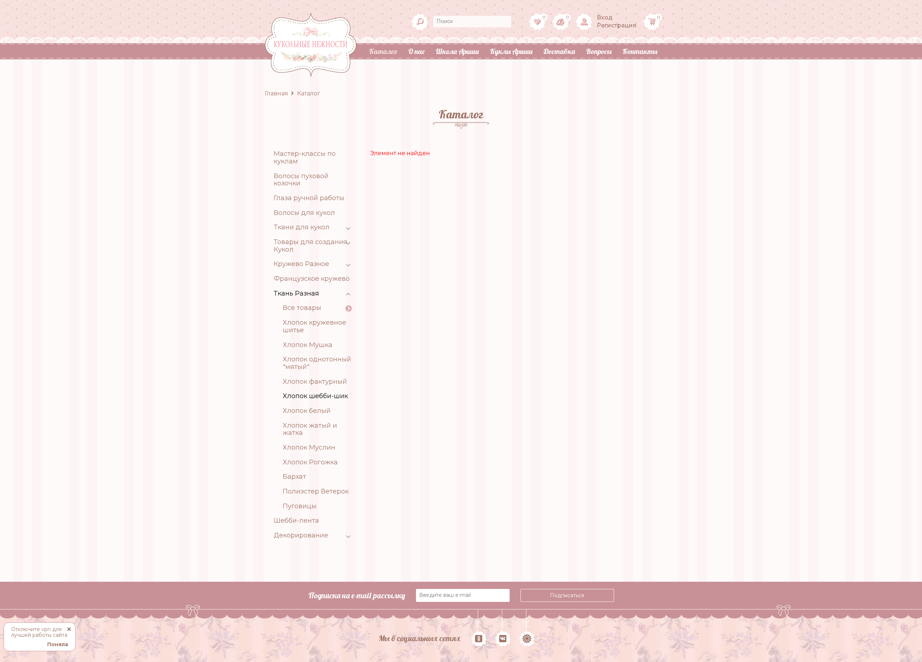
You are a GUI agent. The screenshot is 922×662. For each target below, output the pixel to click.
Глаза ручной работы (309, 198)
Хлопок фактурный (315, 382)
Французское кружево (312, 279)
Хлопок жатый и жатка (310, 429)
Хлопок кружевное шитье (314, 326)
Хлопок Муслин (309, 447)
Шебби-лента (296, 520)
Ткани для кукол (302, 227)
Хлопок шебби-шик (315, 396)
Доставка (559, 51)
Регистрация (616, 25)
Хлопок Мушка (307, 345)
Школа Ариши (457, 51)
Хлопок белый (307, 411)
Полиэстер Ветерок (316, 491)
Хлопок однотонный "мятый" (317, 363)
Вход (605, 17)
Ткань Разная (296, 293)
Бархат (294, 477)
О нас (416, 51)
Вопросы (599, 51)
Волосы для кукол (304, 213)
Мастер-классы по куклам (305, 157)
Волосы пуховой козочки (301, 179)
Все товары (302, 308)
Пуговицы (300, 506)
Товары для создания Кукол (310, 245)
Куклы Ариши (511, 51)
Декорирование (301, 535)
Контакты (639, 51)
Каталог (383, 51)
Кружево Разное (301, 264)
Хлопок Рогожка (310, 462)
